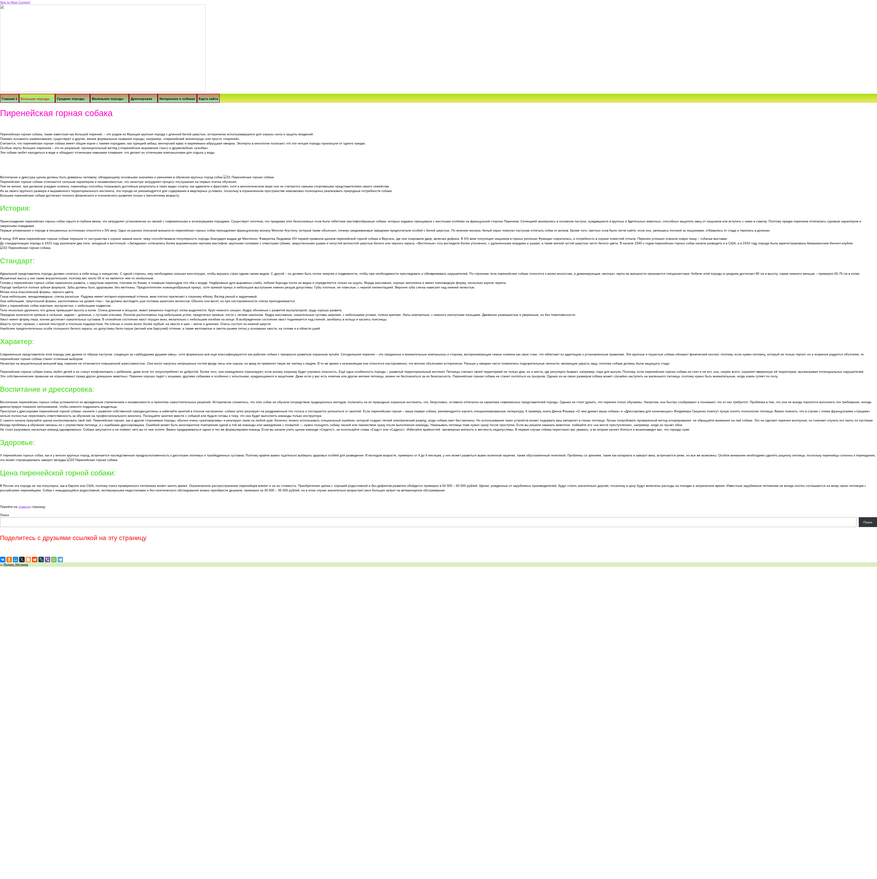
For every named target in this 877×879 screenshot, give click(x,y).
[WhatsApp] (54, 559)
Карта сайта (208, 99)
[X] (22, 559)
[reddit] (34, 559)
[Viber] (47, 559)
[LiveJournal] (41, 559)
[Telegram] (60, 559)
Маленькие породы (107, 99)
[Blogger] (28, 559)
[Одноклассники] (9, 559)
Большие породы (35, 99)
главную (24, 507)
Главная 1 (9, 99)
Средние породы (71, 99)
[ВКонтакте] (2, 559)
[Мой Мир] (15, 559)
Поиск (4, 515)
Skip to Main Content (15, 2)
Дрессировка (141, 99)
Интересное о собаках (177, 99)
